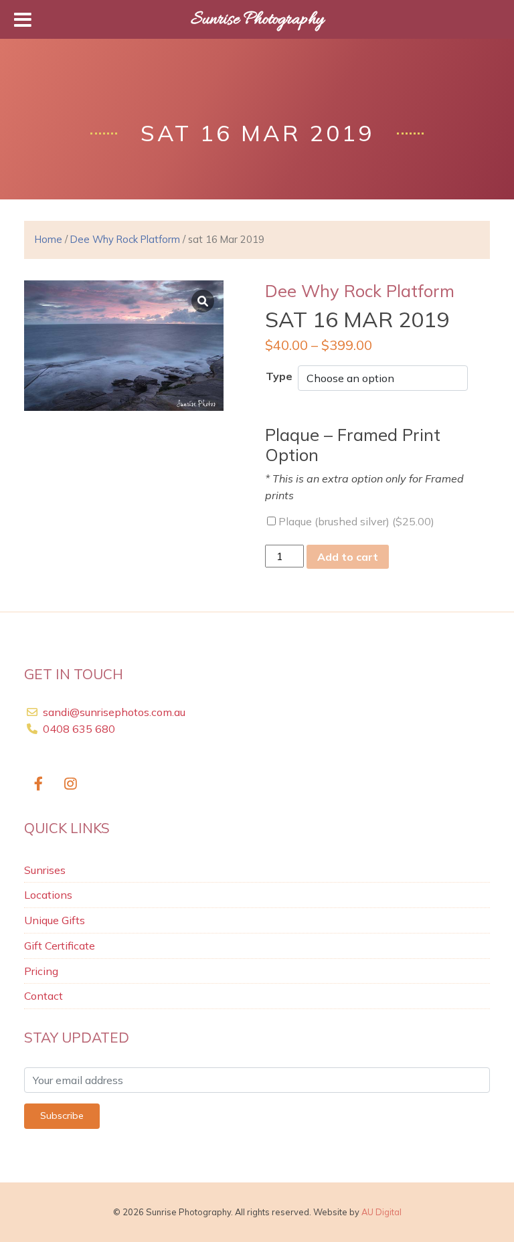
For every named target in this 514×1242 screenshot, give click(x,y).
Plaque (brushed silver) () (355, 521)
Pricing (41, 971)
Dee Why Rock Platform (125, 239)
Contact (43, 995)
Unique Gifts (54, 920)
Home (48, 239)
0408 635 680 (77, 728)
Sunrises (45, 870)
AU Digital (381, 1212)
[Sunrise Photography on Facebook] (38, 784)
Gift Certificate (59, 945)
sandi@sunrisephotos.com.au (114, 712)
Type (279, 376)
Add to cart (347, 556)
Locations (48, 894)
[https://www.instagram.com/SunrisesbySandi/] (71, 784)
